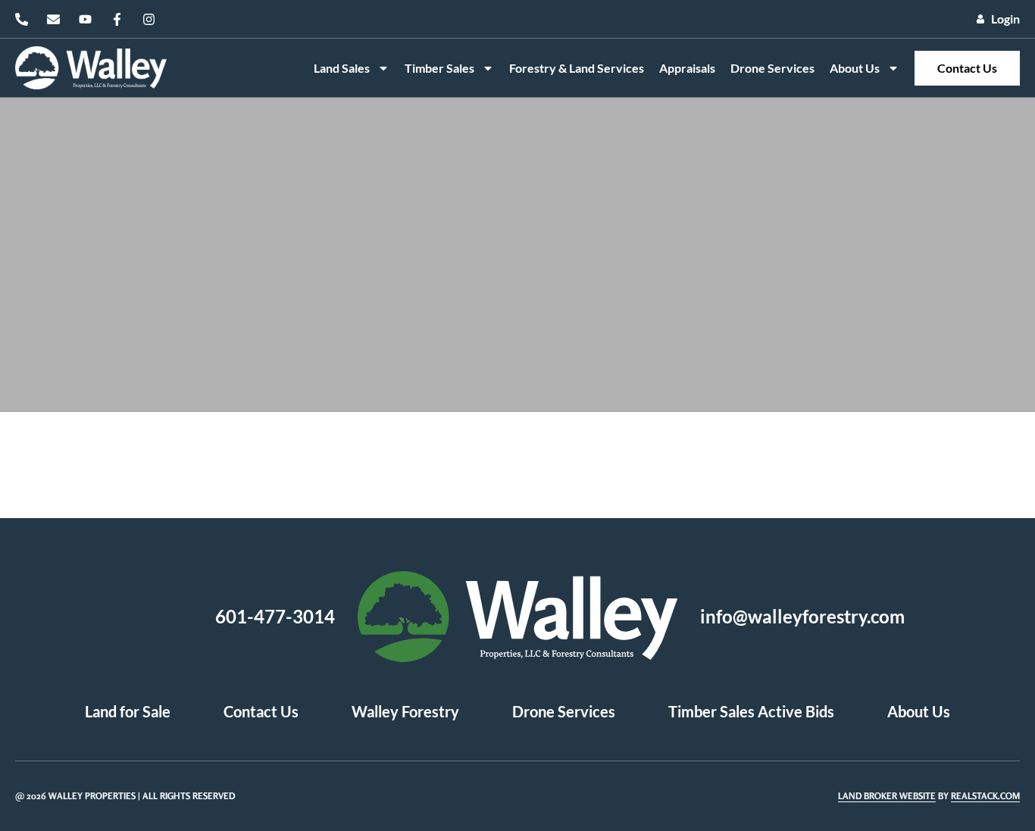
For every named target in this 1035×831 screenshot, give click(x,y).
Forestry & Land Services (576, 68)
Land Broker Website (887, 795)
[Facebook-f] (117, 19)
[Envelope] (53, 19)
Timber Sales (439, 68)
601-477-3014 (275, 616)
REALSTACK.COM (985, 795)
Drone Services (772, 68)
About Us (855, 68)
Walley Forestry (405, 711)
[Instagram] (148, 19)
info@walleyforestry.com (802, 616)
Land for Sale (127, 711)
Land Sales (342, 68)
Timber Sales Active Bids (751, 711)
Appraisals (687, 68)
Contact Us (967, 68)
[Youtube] (85, 19)
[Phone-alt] (21, 19)
